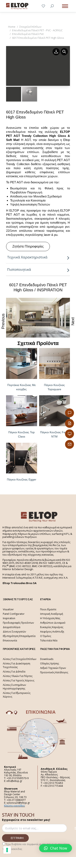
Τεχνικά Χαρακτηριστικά (27, 257)
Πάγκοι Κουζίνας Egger (21, 479)
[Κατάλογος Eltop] (69, 423)
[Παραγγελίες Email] (69, 444)
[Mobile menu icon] (65, 6)
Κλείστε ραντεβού (14, 805)
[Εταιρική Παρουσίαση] (69, 433)
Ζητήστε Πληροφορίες (28, 246)
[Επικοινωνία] (69, 412)
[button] (55, 848)
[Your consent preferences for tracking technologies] (7, 850)
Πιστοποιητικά (19, 269)
